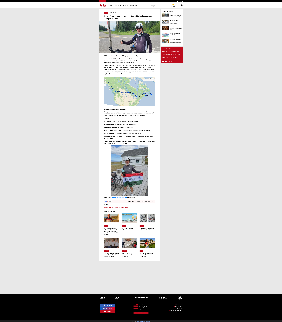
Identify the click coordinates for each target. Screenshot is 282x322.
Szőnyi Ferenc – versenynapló (119, 197)
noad (115, 207)
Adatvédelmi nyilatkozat (176, 310)
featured (106, 207)
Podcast (131, 5)
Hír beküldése (178, 306)
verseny (126, 207)
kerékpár (111, 207)
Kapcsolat (110, 1)
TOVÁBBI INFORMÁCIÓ (140, 313)
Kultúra (125, 5)
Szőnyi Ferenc (120, 207)
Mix (136, 5)
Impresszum (179, 304)
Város (110, 5)
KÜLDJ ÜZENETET (168, 61)
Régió (115, 5)
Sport (120, 5)
